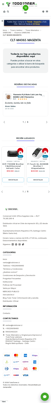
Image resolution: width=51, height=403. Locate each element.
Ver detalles (13, 180)
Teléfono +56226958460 (13, 266)
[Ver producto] (8, 96)
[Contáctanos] (47, 11)
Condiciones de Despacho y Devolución (19, 275)
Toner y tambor (16, 30)
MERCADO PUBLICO (11, 291)
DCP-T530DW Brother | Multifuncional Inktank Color (13, 166)
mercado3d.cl (8, 295)
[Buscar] (8, 11)
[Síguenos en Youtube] (19, 244)
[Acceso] (43, 11)
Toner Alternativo (32, 30)
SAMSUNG (7, 32)
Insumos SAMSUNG (22, 32)
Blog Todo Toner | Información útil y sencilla (20, 298)
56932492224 (11, 332)
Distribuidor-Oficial (10, 301)
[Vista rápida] (20, 153)
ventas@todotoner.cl (11, 263)
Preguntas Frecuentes (12, 279)
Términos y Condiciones (13, 269)
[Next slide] (46, 122)
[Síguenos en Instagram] (13, 244)
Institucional (7, 282)
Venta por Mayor (9, 288)
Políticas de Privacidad (12, 285)
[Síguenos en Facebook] (16, 244)
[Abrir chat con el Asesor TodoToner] (45, 397)
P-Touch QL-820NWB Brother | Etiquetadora (37, 166)
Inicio (5, 30)
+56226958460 (12, 328)
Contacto (6, 313)
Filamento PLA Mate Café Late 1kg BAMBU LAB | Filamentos (27, 96)
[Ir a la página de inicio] (21, 4)
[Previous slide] (5, 122)
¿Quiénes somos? (10, 272)
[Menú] (3, 4)
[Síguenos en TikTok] (23, 244)
